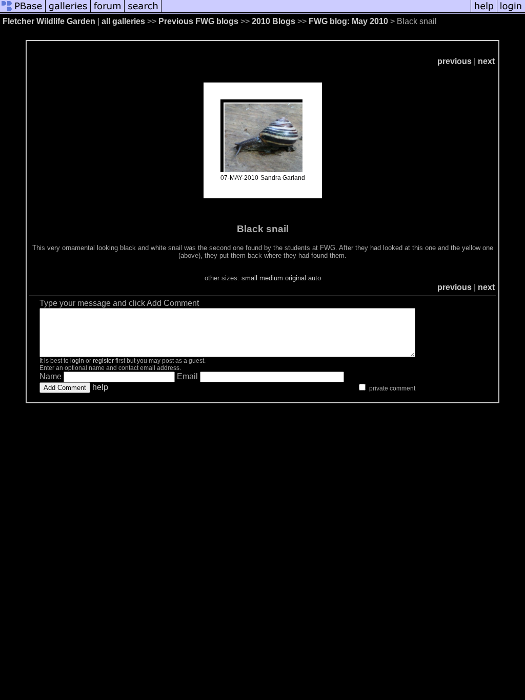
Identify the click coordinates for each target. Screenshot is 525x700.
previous (454, 61)
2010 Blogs (273, 21)
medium (271, 278)
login (77, 360)
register (103, 360)
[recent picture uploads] (68, 11)
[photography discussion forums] (108, 11)
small (249, 278)
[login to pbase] (511, 11)
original (295, 278)
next (486, 61)
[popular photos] (316, 11)
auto (314, 278)
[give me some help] (484, 11)
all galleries (123, 21)
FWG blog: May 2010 (348, 21)
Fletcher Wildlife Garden (49, 21)
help (100, 387)
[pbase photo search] (143, 11)
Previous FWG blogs (198, 21)
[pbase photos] (23, 11)
